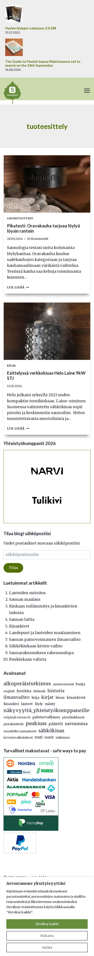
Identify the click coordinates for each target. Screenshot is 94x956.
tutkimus (63, 737)
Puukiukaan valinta (27, 659)
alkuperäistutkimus (27, 684)
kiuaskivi (11, 704)
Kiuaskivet (19, 626)
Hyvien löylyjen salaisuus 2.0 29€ (30, 28)
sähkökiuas (51, 731)
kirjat (47, 697)
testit (49, 737)
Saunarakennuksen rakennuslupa (41, 652)
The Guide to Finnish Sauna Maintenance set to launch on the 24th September (42, 63)
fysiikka (24, 691)
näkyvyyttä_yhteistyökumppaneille (46, 710)
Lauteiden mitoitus (27, 593)
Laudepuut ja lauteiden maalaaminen (44, 632)
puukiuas (36, 723)
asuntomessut (63, 684)
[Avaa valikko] (87, 90)
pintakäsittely (13, 724)
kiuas (60, 697)
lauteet (27, 704)
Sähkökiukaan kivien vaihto (36, 646)
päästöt (56, 723)
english (9, 691)
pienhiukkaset (73, 717)
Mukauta (47, 936)
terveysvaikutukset (18, 737)
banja (80, 684)
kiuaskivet (76, 697)
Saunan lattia (21, 619)
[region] (47, 916)
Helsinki (39, 691)
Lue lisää (18, 287)
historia (55, 690)
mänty (50, 704)
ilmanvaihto (16, 697)
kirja (35, 697)
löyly (39, 704)
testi (39, 737)
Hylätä (47, 947)
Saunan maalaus (24, 599)
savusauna (76, 723)
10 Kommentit (37, 239)
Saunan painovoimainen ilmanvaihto (45, 639)
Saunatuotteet (20, 218)
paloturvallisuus (46, 717)
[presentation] (47, 184)
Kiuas (11, 365)
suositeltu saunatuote (20, 731)
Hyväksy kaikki (47, 924)
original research (16, 717)
